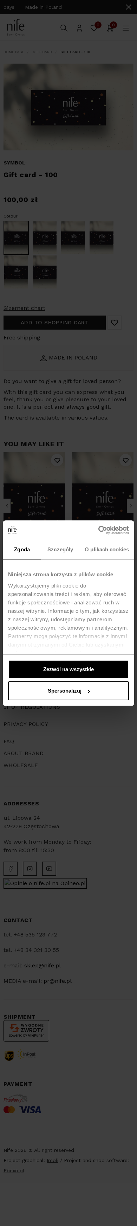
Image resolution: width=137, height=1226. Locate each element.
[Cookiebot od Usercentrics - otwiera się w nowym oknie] (98, 530)
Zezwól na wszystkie (68, 669)
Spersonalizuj (64, 691)
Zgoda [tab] (22, 549)
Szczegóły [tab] (60, 549)
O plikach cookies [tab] (107, 549)
